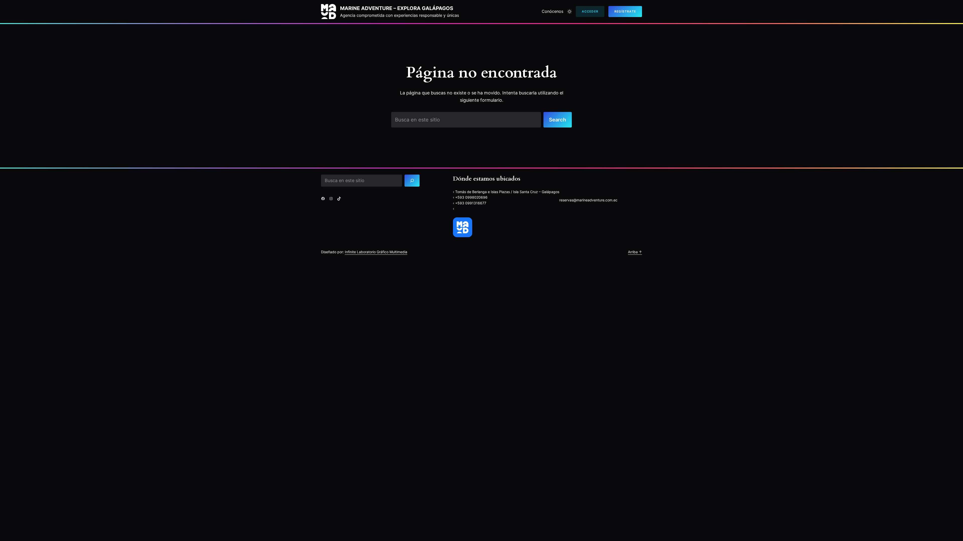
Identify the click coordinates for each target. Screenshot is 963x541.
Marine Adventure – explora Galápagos (396, 8)
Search (557, 120)
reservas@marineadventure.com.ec (588, 200)
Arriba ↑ (635, 252)
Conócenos (552, 11)
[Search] (412, 181)
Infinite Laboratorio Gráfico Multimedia (376, 252)
